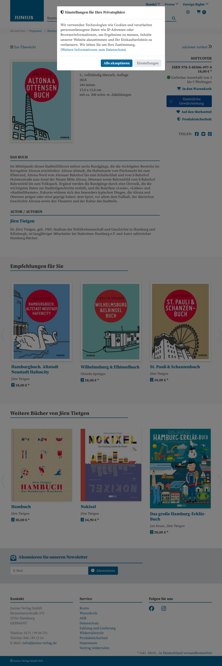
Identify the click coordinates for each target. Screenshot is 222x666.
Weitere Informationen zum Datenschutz (93, 50)
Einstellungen (148, 63)
